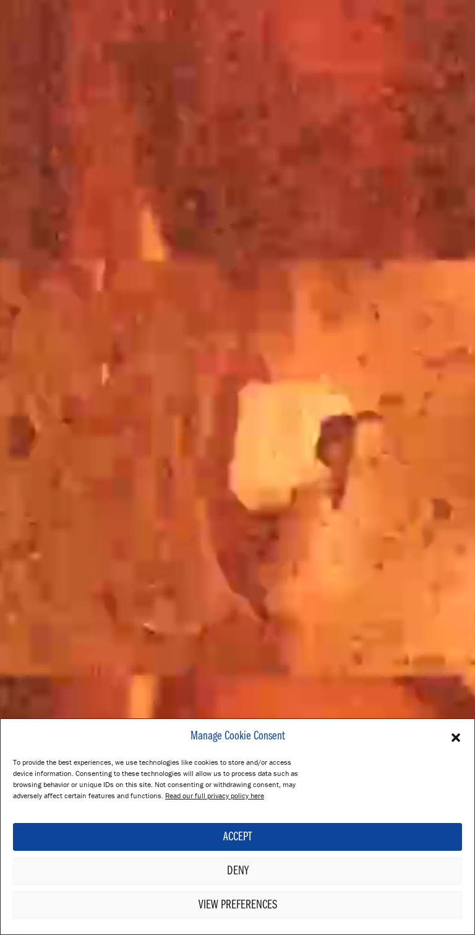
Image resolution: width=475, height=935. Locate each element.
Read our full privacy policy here (214, 795)
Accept (237, 837)
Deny (238, 871)
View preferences (238, 905)
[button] (456, 736)
